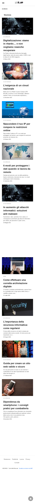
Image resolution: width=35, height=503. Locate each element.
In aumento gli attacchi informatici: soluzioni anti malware (16, 210)
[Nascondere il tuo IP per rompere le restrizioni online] (17, 109)
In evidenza (7, 81)
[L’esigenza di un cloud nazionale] (17, 71)
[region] (17, 239)
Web (4, 276)
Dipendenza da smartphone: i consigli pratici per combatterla (15, 405)
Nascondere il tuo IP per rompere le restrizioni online (16, 127)
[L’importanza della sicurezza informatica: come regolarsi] (17, 307)
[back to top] (30, 498)
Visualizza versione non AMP (26, 468)
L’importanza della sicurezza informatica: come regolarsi (15, 324)
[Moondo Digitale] (19, 2)
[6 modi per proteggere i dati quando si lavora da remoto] (17, 151)
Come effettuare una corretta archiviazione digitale (15, 283)
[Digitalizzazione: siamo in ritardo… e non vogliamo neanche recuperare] (17, 26)
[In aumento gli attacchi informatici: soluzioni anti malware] (17, 193)
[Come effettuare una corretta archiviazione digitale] (17, 265)
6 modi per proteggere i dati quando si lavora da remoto (16, 168)
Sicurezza (6, 36)
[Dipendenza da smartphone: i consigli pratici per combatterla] (17, 387)
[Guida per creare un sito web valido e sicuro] (17, 349)
